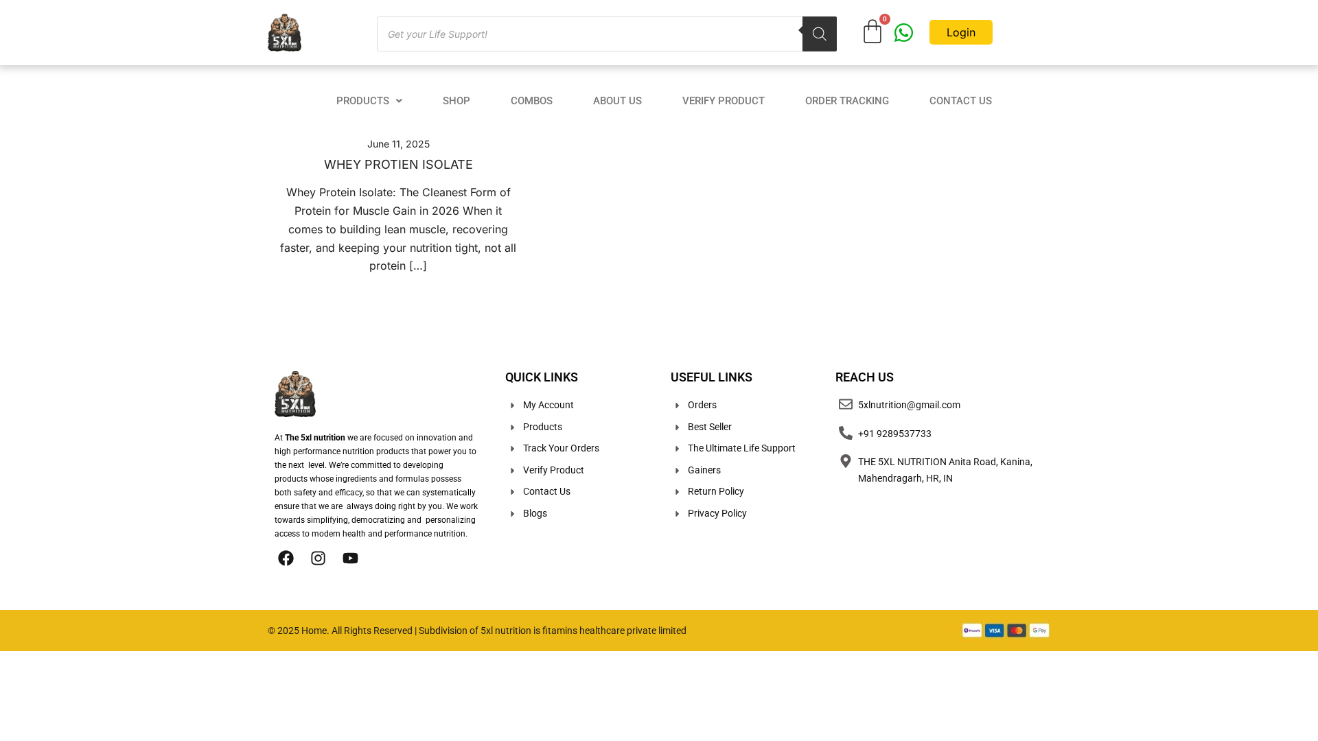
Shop (456, 101)
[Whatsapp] (903, 32)
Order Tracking (847, 101)
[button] (369, 101)
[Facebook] (286, 558)
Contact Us (960, 101)
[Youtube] (350, 558)
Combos (532, 101)
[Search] (819, 33)
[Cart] (872, 32)
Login (961, 32)
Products (362, 101)
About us (617, 101)
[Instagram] (318, 558)
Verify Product (723, 101)
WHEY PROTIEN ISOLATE (398, 164)
